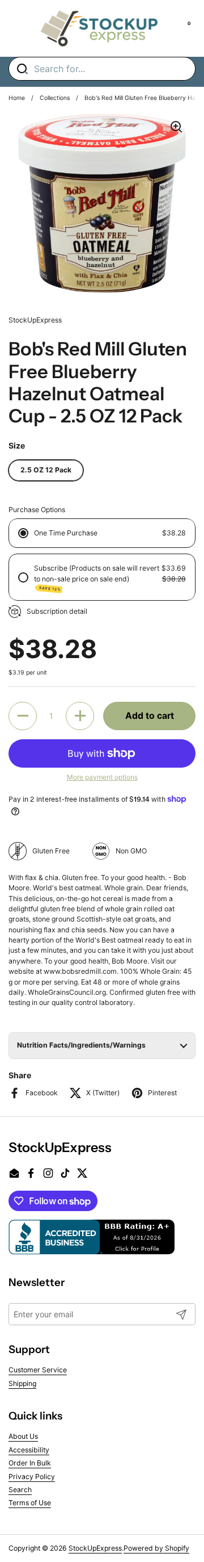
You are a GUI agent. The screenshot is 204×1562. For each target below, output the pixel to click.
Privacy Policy (31, 1476)
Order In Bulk (29, 1463)
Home (16, 98)
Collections (55, 98)
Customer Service (37, 1370)
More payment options (102, 777)
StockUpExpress (95, 1548)
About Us (23, 1436)
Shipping (22, 1383)
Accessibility (28, 1450)
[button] (22, 716)
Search (20, 1489)
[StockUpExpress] (99, 28)
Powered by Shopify (156, 1548)
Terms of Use (29, 1502)
